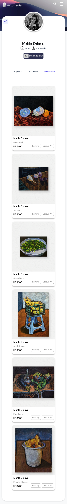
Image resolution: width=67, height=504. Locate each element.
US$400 (17, 146)
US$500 (17, 350)
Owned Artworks (49, 71)
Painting (35, 146)
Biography (17, 72)
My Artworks (33, 72)
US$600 (17, 214)
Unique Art (47, 146)
